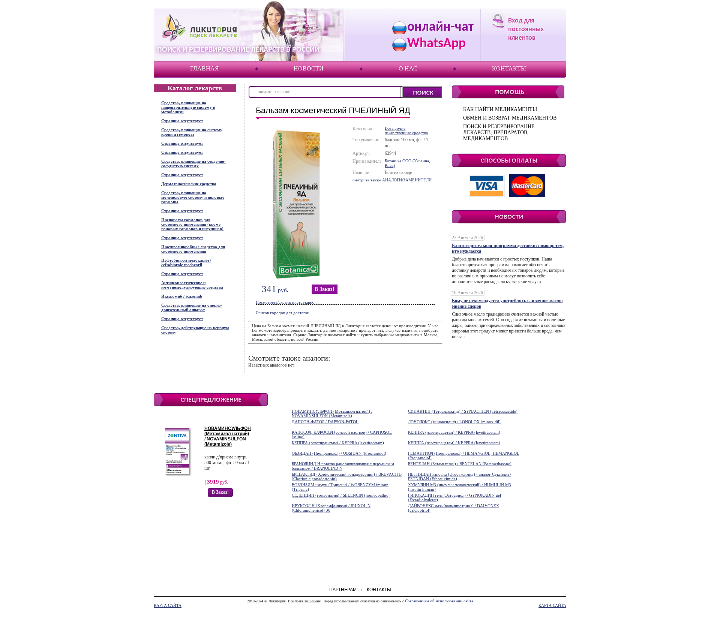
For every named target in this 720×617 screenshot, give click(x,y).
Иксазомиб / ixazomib (181, 296)
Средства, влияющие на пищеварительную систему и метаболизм (188, 107)
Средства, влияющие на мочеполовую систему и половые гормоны (192, 197)
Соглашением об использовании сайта (439, 601)
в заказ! (324, 289)
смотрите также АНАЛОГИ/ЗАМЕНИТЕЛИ (392, 180)
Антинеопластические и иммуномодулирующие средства (192, 284)
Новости (309, 68)
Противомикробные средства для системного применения (193, 248)
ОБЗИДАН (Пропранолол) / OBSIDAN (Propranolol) (339, 453)
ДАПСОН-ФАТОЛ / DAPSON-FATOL (325, 421)
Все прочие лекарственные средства (406, 130)
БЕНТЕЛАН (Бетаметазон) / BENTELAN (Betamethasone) (460, 463)
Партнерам (343, 589)
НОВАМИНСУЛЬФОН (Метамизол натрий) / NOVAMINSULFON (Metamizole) (227, 436)
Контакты (509, 68)
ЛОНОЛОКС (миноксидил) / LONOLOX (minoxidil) (454, 421)
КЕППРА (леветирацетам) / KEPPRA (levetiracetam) (454, 432)
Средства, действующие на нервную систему (195, 329)
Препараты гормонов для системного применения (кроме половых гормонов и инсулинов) (192, 224)
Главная (204, 68)
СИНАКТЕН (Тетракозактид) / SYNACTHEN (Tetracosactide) (463, 411)
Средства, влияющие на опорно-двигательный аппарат (191, 307)
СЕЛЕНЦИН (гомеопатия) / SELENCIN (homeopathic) (341, 495)
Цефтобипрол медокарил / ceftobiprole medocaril (186, 262)
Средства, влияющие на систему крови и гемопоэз (191, 131)
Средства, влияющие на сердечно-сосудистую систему (193, 163)
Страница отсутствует (182, 120)
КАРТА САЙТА (168, 605)
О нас (408, 68)
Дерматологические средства (188, 183)
